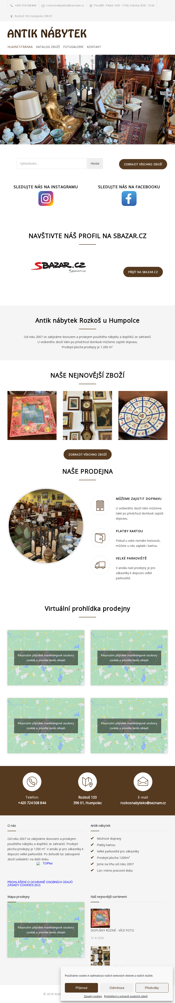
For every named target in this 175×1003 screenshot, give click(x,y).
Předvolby (152, 988)
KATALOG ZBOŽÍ (48, 47)
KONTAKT (94, 47)
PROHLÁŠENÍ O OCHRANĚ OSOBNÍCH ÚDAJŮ (40, 882)
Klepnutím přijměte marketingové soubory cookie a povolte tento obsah (46, 658)
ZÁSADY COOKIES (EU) (24, 885)
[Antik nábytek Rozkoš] (46, 32)
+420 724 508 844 (25, 5)
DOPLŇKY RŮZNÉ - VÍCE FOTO (112, 930)
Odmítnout (116, 988)
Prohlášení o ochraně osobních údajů (126, 996)
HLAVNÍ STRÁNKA (20, 47)
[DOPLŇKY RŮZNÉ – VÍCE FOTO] (32, 415)
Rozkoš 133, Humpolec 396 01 (33, 16)
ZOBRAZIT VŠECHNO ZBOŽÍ (143, 164)
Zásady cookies (93, 996)
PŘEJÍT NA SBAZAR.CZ (143, 272)
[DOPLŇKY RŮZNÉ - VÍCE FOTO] (100, 918)
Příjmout (81, 988)
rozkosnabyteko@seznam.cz (143, 802)
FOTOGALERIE (73, 47)
